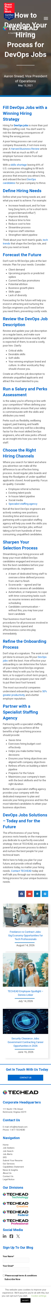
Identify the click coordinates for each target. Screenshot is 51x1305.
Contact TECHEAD (21, 870)
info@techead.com (18, 1127)
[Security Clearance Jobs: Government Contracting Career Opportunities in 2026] (25, 1021)
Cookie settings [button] (38, 1296)
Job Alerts (7, 1154)
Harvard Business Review (25, 148)
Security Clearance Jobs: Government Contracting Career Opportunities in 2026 (25, 1042)
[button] (25, 1078)
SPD (5, 1157)
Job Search (8, 1151)
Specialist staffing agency (22, 503)
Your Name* (8, 1256)
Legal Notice (8, 1179)
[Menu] (46, 18)
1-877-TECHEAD (17, 1130)
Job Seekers (8, 1148)
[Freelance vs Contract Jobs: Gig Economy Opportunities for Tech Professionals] (25, 915)
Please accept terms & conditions (21, 1275)
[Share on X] (45, 894)
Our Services (9, 1163)
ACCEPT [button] (25, 1300)
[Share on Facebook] (21, 894)
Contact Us (8, 1176)
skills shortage (18, 164)
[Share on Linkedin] (37, 894)
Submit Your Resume (13, 1160)
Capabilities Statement (13, 1167)
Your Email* (8, 1266)
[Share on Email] (29, 894)
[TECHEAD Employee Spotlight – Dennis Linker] (25, 969)
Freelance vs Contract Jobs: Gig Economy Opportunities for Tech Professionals (25, 935)
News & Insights (10, 1170)
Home (5, 1145)
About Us (7, 1173)
